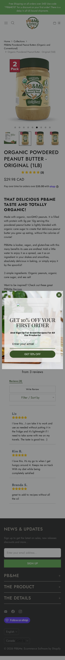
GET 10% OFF (32, 354)
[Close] (59, 295)
